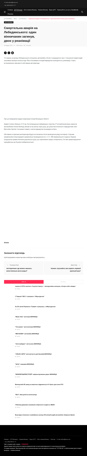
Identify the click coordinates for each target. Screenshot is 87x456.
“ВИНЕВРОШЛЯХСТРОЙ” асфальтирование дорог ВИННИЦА (36, 374)
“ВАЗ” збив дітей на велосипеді (26, 395)
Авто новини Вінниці (30, 10)
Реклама (10, 14)
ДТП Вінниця (18, 10)
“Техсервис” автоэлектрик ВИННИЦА (28, 327)
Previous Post (14, 265)
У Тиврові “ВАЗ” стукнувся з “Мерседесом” (30, 296)
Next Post (74, 265)
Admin (18, 289)
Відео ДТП (52, 10)
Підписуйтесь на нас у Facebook (67, 10)
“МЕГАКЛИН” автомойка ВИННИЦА (27, 334)
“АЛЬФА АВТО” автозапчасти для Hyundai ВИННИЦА (33, 354)
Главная (6, 439)
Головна (10, 10)
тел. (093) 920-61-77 (10, 5)
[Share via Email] (12, 53)
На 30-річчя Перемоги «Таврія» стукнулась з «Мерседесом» (35, 307)
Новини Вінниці (43, 10)
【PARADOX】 (25, 444)
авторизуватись (39, 257)
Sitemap (53, 439)
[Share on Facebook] (5, 53)
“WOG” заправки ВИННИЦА (24, 364)
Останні (63, 281)
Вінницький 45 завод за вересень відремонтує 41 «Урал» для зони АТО (39, 384)
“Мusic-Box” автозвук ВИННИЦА (26, 317)
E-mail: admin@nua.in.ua (11, 2)
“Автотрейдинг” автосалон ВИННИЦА (28, 344)
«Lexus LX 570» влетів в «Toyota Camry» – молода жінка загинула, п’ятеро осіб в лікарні (45, 286)
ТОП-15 (24, 281)
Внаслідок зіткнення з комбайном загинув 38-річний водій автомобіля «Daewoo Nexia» (45, 415)
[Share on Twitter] (9, 53)
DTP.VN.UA (60, 448)
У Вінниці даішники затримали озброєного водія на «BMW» (35, 405)
